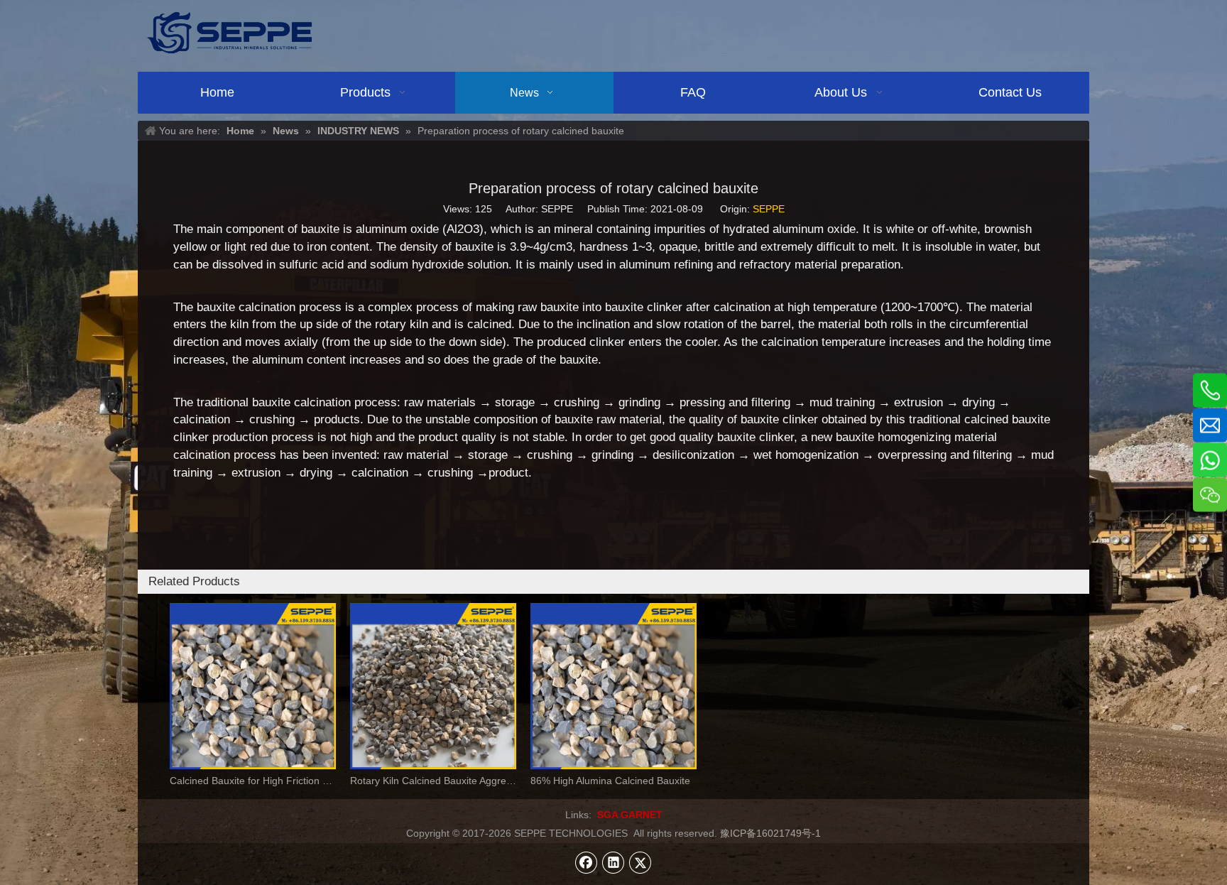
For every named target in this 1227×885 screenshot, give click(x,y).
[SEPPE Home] (229, 32)
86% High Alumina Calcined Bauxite (610, 780)
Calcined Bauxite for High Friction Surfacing (253, 780)
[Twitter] (640, 862)
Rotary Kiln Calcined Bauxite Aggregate (433, 780)
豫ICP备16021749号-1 (770, 833)
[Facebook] (586, 862)
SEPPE (769, 209)
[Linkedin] (613, 862)
